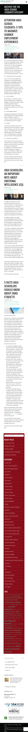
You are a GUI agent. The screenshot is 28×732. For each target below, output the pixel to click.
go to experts (17, 618)
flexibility (13, 618)
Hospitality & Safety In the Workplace (12, 452)
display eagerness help (18, 613)
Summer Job (11, 49)
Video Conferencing (9, 578)
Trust (6, 569)
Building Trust (7, 301)
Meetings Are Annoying (9, 446)
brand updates (8, 596)
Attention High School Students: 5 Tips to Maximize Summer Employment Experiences (13, 31)
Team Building (8, 566)
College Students (7, 48)
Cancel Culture (8, 480)
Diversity (6, 615)
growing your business (10, 622)
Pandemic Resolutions (9, 551)
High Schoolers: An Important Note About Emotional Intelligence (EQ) (13, 177)
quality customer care (14, 640)
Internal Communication (10, 542)
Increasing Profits (8, 536)
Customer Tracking (9, 492)
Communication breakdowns (13, 598)
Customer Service (8, 489)
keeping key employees (9, 632)
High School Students (15, 48)
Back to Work (7, 471)
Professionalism (7, 640)
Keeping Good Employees (12, 630)
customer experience (9, 607)
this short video (13, 414)
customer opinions (17, 609)
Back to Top (22, 165)
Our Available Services (10, 662)
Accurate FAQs (8, 462)
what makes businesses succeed (12, 649)
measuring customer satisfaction (16, 634)
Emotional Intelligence (8, 189)
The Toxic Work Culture (9, 443)
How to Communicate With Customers (12, 304)
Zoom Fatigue (8, 586)
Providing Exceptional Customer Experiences (14, 560)
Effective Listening (8, 498)
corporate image (7, 604)
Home (5, 724)
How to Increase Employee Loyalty (12, 533)
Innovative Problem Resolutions (11, 539)
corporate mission (15, 604)
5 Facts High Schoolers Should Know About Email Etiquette (12, 289)
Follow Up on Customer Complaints (12, 507)
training (13, 646)
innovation (8, 628)
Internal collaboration (18, 628)
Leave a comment (9, 51)
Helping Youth (7, 303)
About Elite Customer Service (11, 664)
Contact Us (7, 670)
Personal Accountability (9, 554)
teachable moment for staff (12, 643)
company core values (11, 600)
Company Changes (9, 486)
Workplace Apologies (9, 449)
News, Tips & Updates (10, 667)
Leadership (6, 49)
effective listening (12, 615)
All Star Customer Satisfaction (11, 465)
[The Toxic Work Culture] (7, 680)
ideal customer (14, 625)
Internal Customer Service (10, 545)
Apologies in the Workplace (9, 594)
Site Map (15, 724)
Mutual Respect (8, 636)
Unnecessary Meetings (9, 575)
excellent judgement (12, 616)
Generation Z (16, 189)
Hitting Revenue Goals (9, 524)
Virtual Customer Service (10, 581)
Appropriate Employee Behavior (10, 46)
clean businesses (16, 596)
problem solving (17, 638)
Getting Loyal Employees (10, 513)
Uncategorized (8, 572)
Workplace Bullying (9, 584)
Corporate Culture (12, 602)
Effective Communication (10, 495)
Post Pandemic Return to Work (11, 557)
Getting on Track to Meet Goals (11, 516)
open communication (10, 637)
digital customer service (11, 612)
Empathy (6, 504)
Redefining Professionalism (10, 454)
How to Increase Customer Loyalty (12, 530)
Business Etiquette (8, 477)
